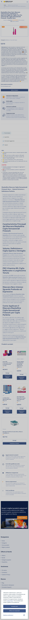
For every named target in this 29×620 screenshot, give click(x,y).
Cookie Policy (9, 601)
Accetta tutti (14, 606)
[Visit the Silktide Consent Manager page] (24, 615)
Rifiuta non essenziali (14, 610)
